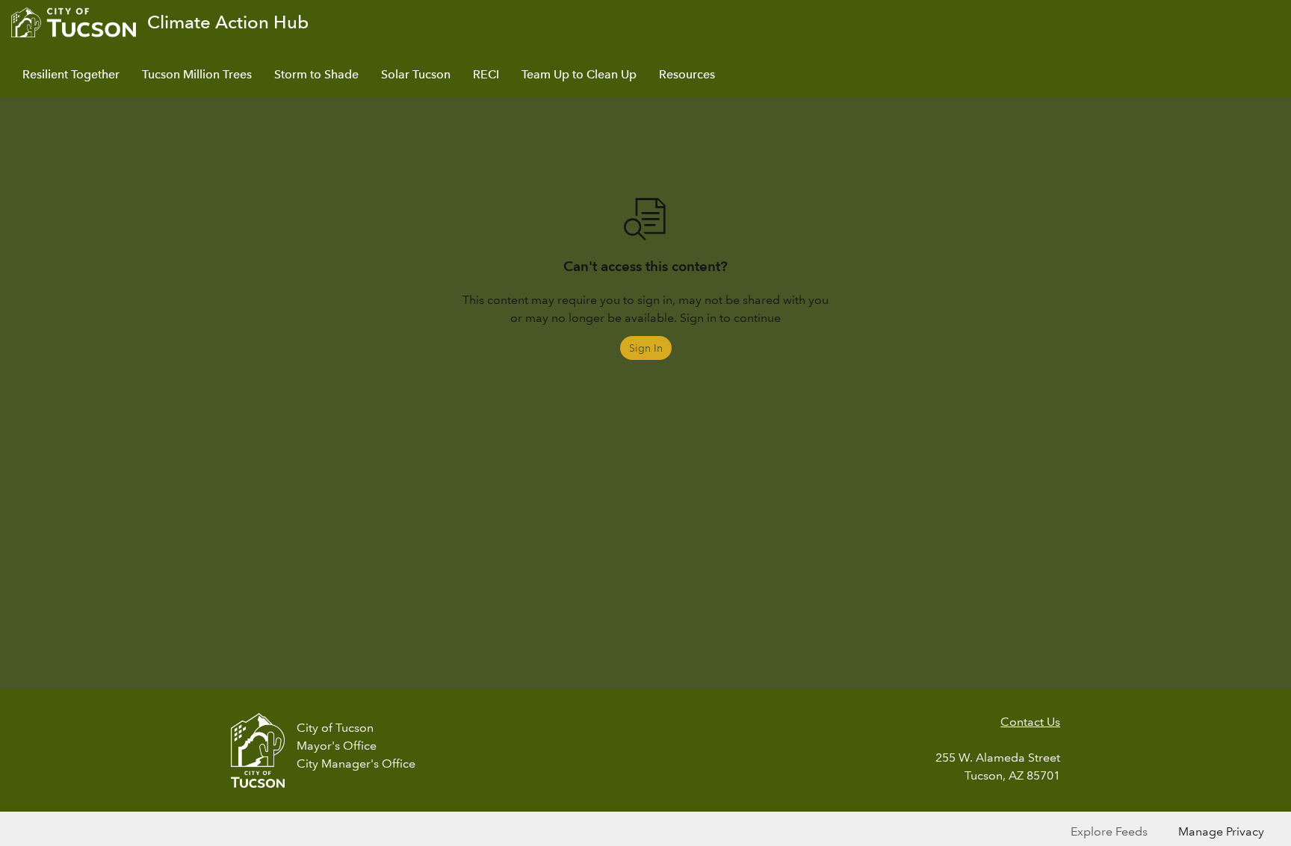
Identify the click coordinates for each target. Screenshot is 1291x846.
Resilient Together (71, 74)
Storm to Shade (316, 74)
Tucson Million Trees (197, 74)
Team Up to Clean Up (579, 74)
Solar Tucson (416, 74)
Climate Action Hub (228, 22)
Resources (687, 74)
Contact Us (1030, 722)
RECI (486, 74)
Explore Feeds (1109, 831)
